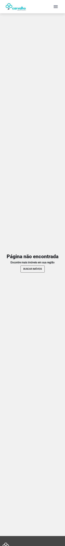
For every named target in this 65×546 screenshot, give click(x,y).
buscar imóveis (32, 269)
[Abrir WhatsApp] (57, 538)
